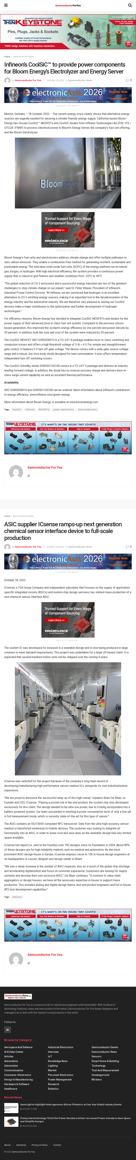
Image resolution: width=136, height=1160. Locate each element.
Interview (53, 1051)
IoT (50, 1056)
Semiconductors (87, 409)
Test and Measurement (105, 1070)
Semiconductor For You (28, 80)
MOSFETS (44, 409)
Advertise (21, 1145)
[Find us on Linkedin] (7, 1029)
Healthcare (10, 1088)
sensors (17, 897)
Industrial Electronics (60, 1047)
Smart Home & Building (105, 1061)
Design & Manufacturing (18, 1079)
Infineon (30, 409)
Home (7, 56)
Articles (8, 1056)
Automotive (11, 1065)
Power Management (60, 1079)
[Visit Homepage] (68, 5)
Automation (11, 1061)
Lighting (53, 1065)
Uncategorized (100, 1075)
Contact (57, 1145)
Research (53, 1084)
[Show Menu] (6, 5)
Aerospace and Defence (18, 1047)
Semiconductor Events (105, 1047)
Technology (99, 1065)
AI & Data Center (13, 1051)
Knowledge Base (57, 1061)
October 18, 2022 (55, 80)
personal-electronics (60, 1075)
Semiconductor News (23, 56)
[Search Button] (130, 5)
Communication (13, 1070)
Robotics (53, 1088)
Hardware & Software (16, 1084)
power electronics (63, 409)
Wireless (97, 1079)
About (7, 1145)
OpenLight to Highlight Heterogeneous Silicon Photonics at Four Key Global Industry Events (71, 1104)
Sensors (96, 1056)
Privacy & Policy (39, 1145)
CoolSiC (16, 409)
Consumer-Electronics (17, 1075)
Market (52, 1070)
